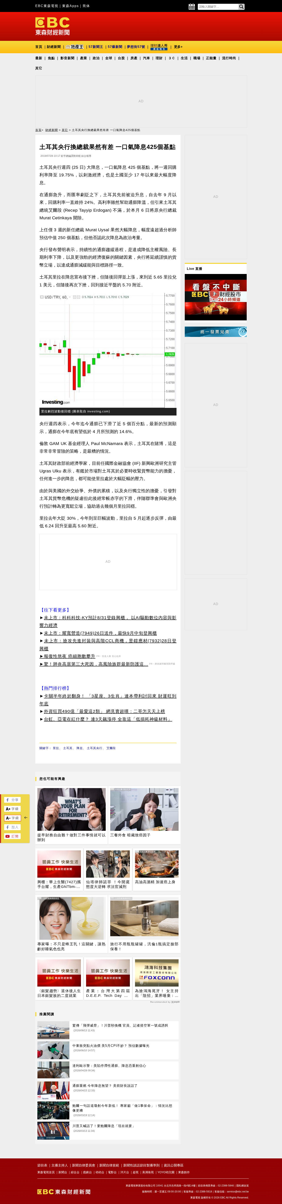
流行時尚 (229, 58)
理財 (159, 58)
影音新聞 (67, 58)
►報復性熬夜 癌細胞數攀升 (67, 656)
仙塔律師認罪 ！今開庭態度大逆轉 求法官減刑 (108, 884)
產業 (83, 58)
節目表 (42, 1165)
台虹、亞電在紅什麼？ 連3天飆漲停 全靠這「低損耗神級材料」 (108, 719)
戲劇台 (87, 1172)
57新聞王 (96, 46)
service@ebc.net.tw (238, 1191)
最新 (38, 58)
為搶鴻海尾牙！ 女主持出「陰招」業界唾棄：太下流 (157, 993)
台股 (121, 58)
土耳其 (67, 748)
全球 (108, 58)
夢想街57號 (136, 46)
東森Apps (70, 6)
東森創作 (184, 1172)
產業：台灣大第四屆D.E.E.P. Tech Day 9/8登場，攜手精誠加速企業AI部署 (108, 993)
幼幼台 (100, 1172)
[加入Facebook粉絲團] (12, 829)
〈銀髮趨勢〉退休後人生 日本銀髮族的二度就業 (59, 993)
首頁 (38, 46)
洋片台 (124, 1172)
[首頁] (52, 26)
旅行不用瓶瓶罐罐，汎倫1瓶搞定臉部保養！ (144, 946)
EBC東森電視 (46, 6)
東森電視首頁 (46, 1172)
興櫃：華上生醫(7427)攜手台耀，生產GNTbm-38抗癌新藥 (59, 884)
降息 (80, 748)
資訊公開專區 (174, 1165)
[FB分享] (12, 801)
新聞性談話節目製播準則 (141, 1165)
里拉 (56, 748)
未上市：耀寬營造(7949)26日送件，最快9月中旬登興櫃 (100, 633)
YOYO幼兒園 (166, 1172)
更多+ (178, 46)
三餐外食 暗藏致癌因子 (130, 835)
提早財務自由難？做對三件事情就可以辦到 (71, 837)
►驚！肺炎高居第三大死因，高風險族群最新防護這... (93, 664)
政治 (96, 58)
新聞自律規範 (109, 1165)
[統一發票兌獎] (216, 336)
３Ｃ (171, 58)
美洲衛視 (148, 1172)
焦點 (51, 58)
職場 (196, 58)
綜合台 (75, 1172)
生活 (184, 58)
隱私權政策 (242, 1185)
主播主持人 (59, 1165)
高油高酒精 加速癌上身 (155, 882)
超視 (136, 1172)
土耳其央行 (94, 748)
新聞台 (62, 1172)
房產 (133, 58)
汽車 (146, 58)
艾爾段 (111, 748)
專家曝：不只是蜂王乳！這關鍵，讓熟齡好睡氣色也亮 (71, 946)
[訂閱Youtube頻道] (12, 838)
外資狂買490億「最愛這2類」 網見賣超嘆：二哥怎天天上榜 (104, 711)
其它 (38, 68)
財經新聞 (54, 46)
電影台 (112, 1172)
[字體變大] (12, 810)
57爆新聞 (115, 46)
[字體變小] (12, 820)
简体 (86, 6)
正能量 (211, 58)
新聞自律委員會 (83, 1165)
